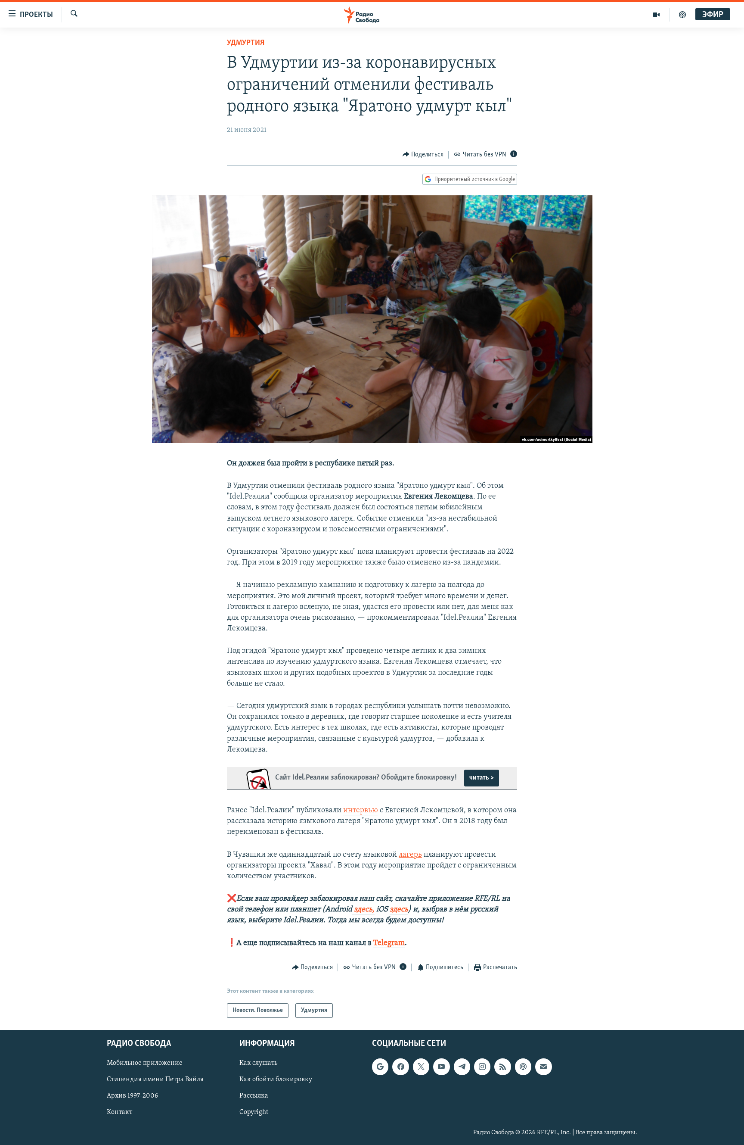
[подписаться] (543, 1067)
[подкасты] (682, 14)
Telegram (389, 943)
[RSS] (502, 1067)
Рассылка (253, 1096)
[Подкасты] (523, 1067)
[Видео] (656, 14)
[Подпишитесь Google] (380, 1067)
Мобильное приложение (145, 1063)
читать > (481, 777)
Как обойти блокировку (275, 1079)
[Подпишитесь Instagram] (482, 1067)
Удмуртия (245, 43)
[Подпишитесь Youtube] (441, 1067)
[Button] (423, 154)
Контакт (119, 1112)
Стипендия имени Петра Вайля (155, 1079)
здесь (399, 910)
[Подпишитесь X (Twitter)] (421, 1067)
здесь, (363, 910)
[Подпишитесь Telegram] (462, 1067)
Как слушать (258, 1063)
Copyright (253, 1112)
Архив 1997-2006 (132, 1096)
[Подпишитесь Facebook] (400, 1067)
